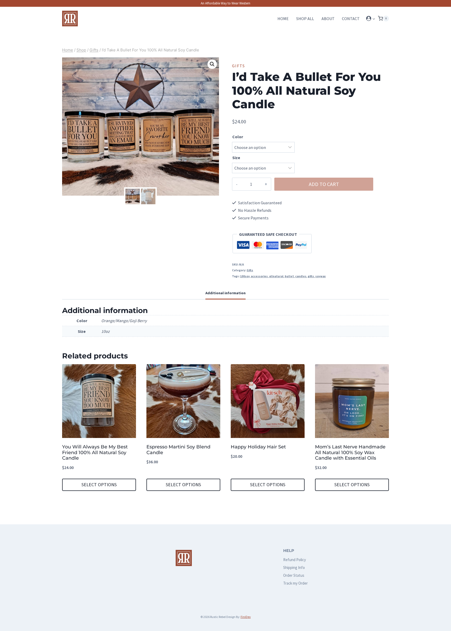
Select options (99, 485)
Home (283, 18)
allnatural (276, 276)
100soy (245, 276)
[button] (373, 18)
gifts (311, 276)
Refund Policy (294, 559)
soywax (320, 276)
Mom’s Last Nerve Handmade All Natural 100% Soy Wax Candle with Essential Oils (350, 452)
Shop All (305, 18)
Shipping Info (294, 567)
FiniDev (246, 617)
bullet (289, 276)
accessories (259, 276)
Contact (351, 18)
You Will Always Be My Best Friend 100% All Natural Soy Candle (95, 452)
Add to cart (324, 184)
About (328, 18)
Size (236, 157)
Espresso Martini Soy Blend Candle (178, 449)
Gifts (238, 65)
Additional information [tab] (225, 293)
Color (237, 136)
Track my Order (295, 583)
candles (300, 276)
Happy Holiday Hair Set (258, 447)
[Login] (370, 18)
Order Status (293, 575)
